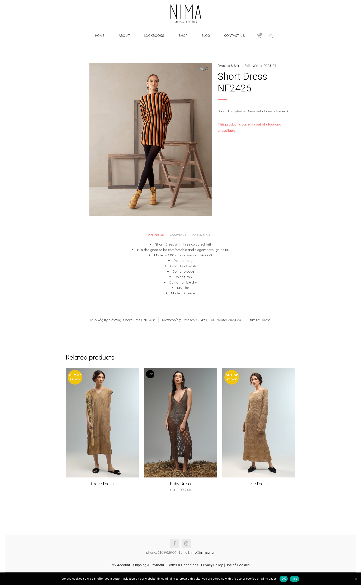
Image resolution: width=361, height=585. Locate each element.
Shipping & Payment (148, 565)
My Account (121, 565)
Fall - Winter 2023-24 (260, 65)
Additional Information (190, 235)
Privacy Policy (212, 565)
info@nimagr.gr (203, 552)
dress (266, 319)
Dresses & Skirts (230, 65)
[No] (356, 579)
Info (294, 578)
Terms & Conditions (182, 565)
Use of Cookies (238, 565)
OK (284, 578)
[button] (204, 69)
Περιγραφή (156, 235)
